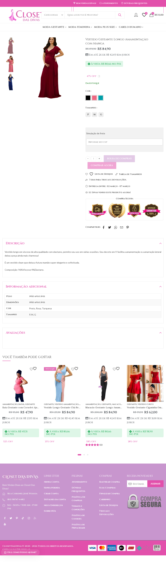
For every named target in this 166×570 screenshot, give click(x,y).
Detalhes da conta (55, 499)
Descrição (15, 243)
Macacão (117, 404)
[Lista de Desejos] (33, 368)
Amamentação (10, 404)
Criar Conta (51, 493)
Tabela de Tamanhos (130, 174)
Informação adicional (26, 286)
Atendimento (79, 481)
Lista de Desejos (108, 505)
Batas (21, 404)
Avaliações (15, 332)
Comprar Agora (102, 165)
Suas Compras (107, 487)
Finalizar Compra (109, 493)
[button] (79, 454)
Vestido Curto (146, 404)
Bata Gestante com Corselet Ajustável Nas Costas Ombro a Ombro (38, 407)
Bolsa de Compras (119, 158)
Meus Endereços (53, 505)
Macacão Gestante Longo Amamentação (107, 407)
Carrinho (104, 499)
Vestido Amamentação (66, 404)
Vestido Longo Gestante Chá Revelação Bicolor (69, 407)
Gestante (30, 404)
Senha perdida (52, 487)
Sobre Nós (50, 511)
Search (119, 15)
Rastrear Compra (109, 481)
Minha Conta (51, 481)
